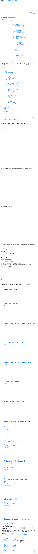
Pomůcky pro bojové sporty (18, 43)
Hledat (2, 19)
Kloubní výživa (17, 52)
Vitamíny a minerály (18, 54)
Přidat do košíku (8, 310)
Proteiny (16, 51)
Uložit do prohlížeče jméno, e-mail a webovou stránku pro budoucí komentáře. (16, 284)
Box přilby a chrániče (19, 47)
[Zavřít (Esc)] (3, 552)
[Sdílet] (2, 552)
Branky (16, 38)
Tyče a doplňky (18, 30)
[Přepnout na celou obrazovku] (1, 552)
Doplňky (16, 48)
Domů (12, 20)
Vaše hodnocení (4, 266)
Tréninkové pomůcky (17, 24)
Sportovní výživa (16, 49)
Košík (34, 13)
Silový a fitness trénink (17, 31)
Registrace (30, 11)
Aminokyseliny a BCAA (19, 55)
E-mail (2, 282)
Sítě (15, 39)
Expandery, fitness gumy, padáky (21, 32)
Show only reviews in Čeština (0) (7, 261)
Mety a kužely (17, 27)
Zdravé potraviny (18, 57)
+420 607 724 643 (23, 534)
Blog (12, 60)
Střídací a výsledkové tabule (20, 41)
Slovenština (35, 9)
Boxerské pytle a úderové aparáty (21, 45)
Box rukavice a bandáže (19, 44)
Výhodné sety (13, 58)
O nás (5, 534)
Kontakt (12, 61)
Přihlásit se (30, 12)
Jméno (2, 279)
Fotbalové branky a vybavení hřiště (19, 37)
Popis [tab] (4, 248)
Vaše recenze (3, 276)
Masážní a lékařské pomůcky (20, 33)
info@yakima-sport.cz (12, 0)
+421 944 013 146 (4, 1)
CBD (16, 50)
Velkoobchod (6, 547)
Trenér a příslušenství (17, 36)
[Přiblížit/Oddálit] (0, 552)
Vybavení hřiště (18, 42)
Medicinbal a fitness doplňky (20, 35)
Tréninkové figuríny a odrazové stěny (22, 25)
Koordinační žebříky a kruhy (20, 26)
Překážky (16, 29)
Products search (4, 17)
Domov (2, 119)
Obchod (12, 23)
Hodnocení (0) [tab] (5, 249)
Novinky (12, 21)
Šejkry (16, 56)
